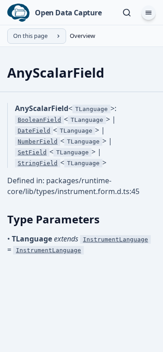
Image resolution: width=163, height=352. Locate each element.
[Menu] (148, 12)
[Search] (127, 13)
